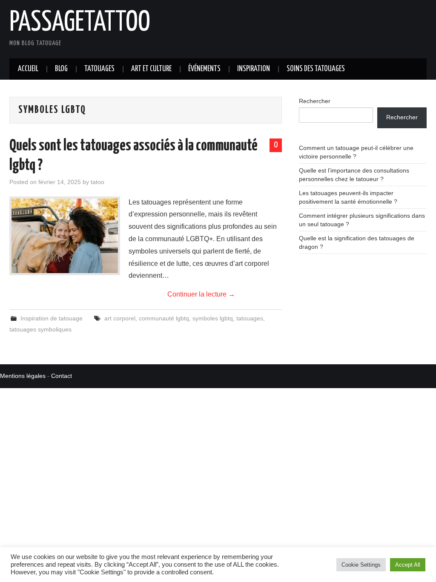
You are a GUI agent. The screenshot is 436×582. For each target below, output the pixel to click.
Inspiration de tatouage (51, 318)
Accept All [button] (407, 565)
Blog (61, 69)
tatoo (97, 182)
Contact (61, 375)
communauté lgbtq (164, 318)
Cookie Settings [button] (361, 565)
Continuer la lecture (201, 294)
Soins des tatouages (316, 69)
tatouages (249, 318)
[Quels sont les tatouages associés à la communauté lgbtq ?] (64, 236)
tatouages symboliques (40, 329)
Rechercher (314, 101)
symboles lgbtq (212, 318)
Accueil (28, 69)
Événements (204, 69)
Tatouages (99, 69)
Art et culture (151, 69)
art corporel (119, 318)
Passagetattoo (79, 23)
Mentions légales (23, 375)
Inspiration (253, 69)
